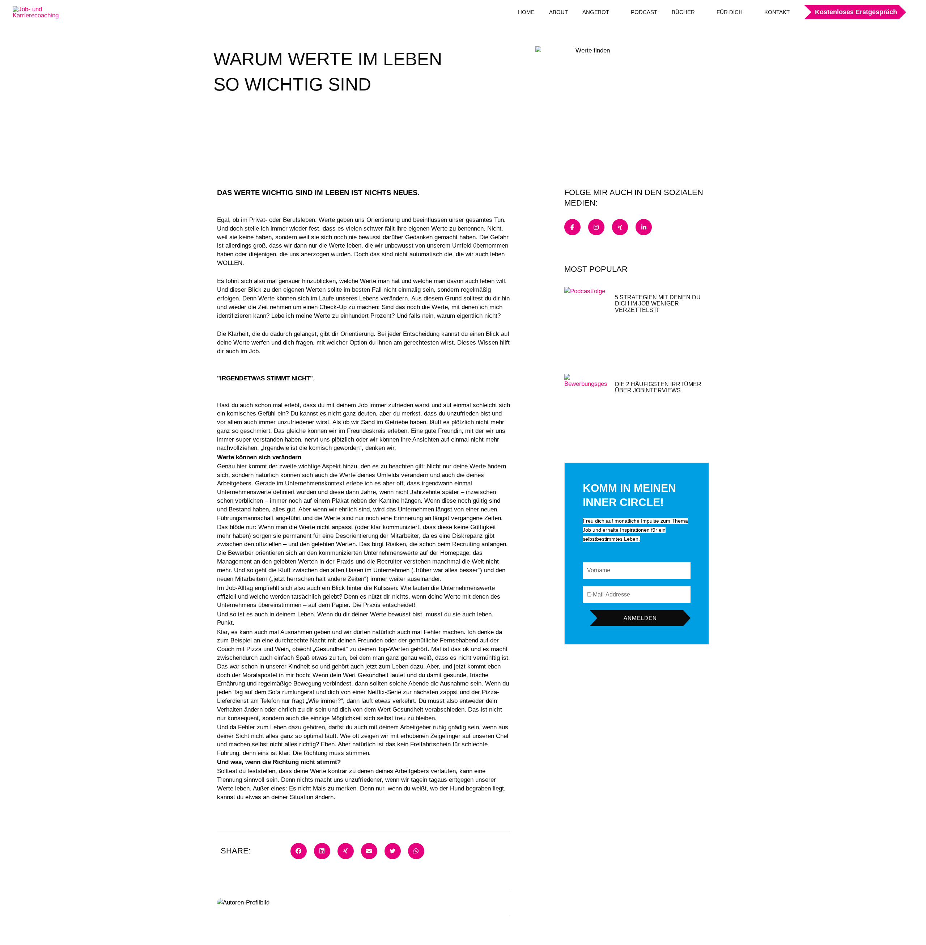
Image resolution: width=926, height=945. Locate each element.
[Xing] (620, 227)
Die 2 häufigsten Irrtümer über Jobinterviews (658, 387)
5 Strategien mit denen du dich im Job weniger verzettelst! (658, 303)
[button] (851, 12)
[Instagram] (596, 227)
